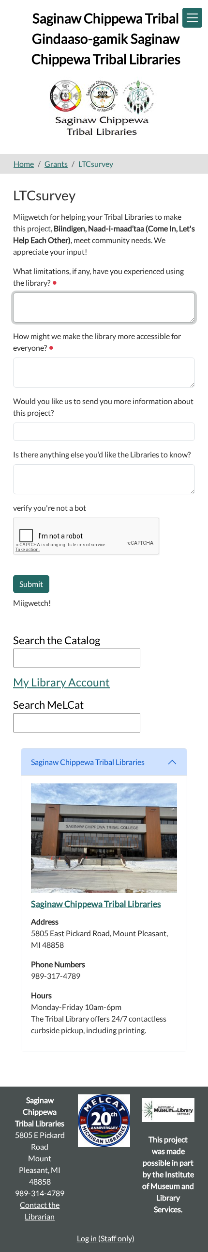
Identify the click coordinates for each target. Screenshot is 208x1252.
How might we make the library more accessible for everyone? (97, 341)
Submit (31, 583)
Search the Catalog (56, 640)
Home (24, 163)
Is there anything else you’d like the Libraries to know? (102, 454)
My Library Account (61, 682)
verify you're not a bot (49, 507)
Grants (56, 163)
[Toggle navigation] (192, 18)
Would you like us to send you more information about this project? (103, 406)
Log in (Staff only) (105, 1238)
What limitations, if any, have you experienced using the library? (98, 276)
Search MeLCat (48, 704)
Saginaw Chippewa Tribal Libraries (88, 761)
